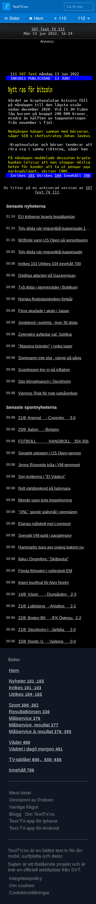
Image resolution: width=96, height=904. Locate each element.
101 (33, 162)
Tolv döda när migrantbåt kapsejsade (45, 236)
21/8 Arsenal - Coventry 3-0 (43, 401)
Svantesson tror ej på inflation (40, 354)
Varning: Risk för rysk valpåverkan (43, 377)
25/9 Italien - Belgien (35, 413)
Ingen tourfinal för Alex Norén (39, 566)
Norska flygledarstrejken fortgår (41, 283)
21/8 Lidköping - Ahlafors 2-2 (43, 589)
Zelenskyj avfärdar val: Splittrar (41, 319)
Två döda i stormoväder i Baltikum (43, 271)
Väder (19, 725)
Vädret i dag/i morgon (36, 732)
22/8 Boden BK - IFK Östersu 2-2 (45, 601)
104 (57, 162)
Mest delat (20, 776)
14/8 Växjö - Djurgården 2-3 (43, 578)
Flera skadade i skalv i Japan (39, 295)
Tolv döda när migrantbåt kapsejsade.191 (49, 213)
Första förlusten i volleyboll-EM (41, 554)
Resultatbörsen (29, 694)
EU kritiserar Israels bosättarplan (42, 201)
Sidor (14, 18)
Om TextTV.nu (40, 797)
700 (82, 162)
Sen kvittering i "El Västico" (37, 460)
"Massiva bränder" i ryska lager (41, 330)
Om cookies (21, 868)
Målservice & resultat (40, 714)
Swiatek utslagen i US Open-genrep (44, 436)
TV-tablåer (35, 742)
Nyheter (26, 664)
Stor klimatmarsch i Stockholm (40, 366)
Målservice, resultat (33, 708)
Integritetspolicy (25, 861)
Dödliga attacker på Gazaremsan (42, 260)
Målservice (24, 701)
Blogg (15, 797)
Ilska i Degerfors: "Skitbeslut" (39, 542)
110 (62, 18)
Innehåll (21, 753)
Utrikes (25, 677)
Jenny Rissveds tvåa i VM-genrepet (44, 448)
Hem (38, 18)
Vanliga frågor (23, 790)
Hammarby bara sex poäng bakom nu (46, 530)
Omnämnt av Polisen (31, 783)
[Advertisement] (48, 54)
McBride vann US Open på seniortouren (48, 224)
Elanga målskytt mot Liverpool (40, 507)
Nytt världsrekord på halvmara (40, 472)
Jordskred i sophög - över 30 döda (43, 307)
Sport (24, 688)
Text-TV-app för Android (34, 811)
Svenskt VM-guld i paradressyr (40, 519)
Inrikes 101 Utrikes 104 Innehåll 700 (45, 248)
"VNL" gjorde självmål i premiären (43, 495)
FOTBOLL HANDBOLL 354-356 (48, 424)
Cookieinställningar (29, 875)
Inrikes (25, 670)
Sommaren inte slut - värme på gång (45, 342)
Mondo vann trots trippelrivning (41, 483)
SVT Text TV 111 (48, 28)
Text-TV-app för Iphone (33, 804)
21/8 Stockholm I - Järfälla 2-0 (43, 613)
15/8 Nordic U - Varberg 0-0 (43, 625)
